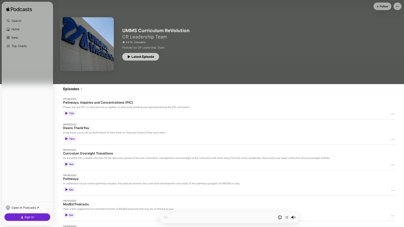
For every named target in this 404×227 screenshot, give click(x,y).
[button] (27, 20)
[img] (19, 9)
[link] (73, 89)
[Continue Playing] (286, 217)
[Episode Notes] (279, 217)
